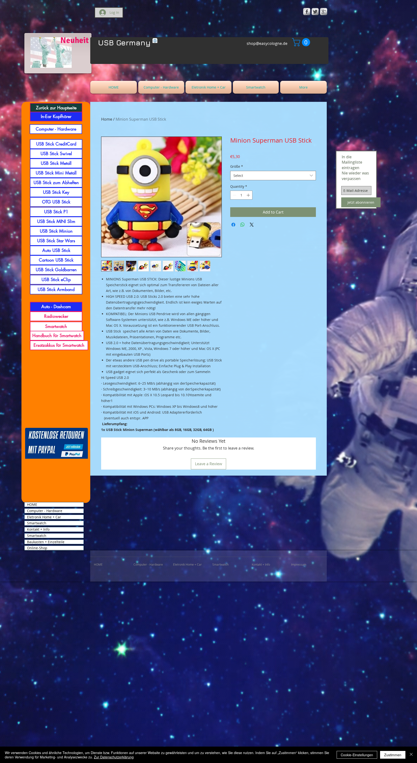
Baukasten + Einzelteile (45, 542)
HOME (32, 504)
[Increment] (249, 195)
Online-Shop (37, 548)
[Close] (411, 754)
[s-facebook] (306, 11)
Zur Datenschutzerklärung (114, 757)
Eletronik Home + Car (44, 517)
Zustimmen (392, 754)
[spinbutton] (241, 195)
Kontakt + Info (38, 529)
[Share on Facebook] (233, 225)
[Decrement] (234, 195)
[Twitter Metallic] (315, 11)
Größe (236, 166)
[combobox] (273, 175)
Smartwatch (36, 523)
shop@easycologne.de (267, 43)
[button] (302, 42)
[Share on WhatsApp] (242, 225)
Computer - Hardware (44, 511)
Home (106, 119)
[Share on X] (252, 225)
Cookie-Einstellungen (357, 754)
